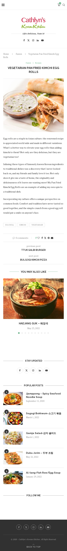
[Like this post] (38, 237)
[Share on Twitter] (45, 237)
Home (6, 53)
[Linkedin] (38, 40)
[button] (6, 306)
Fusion (19, 53)
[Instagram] (33, 40)
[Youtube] (42, 40)
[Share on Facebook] (42, 237)
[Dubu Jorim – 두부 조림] (13, 457)
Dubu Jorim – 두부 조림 (39, 452)
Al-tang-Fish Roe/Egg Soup (43, 472)
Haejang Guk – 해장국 (33, 323)
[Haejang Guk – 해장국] (33, 298)
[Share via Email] (52, 237)
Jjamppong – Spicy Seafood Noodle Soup (43, 395)
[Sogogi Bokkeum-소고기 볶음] (13, 418)
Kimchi (23, 225)
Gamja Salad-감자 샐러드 (41, 433)
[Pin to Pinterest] (49, 237)
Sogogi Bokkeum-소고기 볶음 (43, 413)
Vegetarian (37, 225)
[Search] (63, 5)
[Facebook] (24, 40)
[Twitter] (28, 40)
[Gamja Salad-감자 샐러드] (13, 438)
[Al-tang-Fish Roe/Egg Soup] (13, 477)
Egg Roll (9, 225)
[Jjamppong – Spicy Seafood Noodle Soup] (13, 398)
